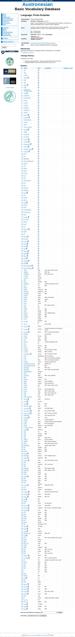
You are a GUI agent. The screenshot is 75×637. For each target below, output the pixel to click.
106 (22, 451)
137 (22, 491)
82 (22, 134)
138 (22, 496)
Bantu (51, 0)
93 (22, 149)
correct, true (27, 212)
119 (22, 468)
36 (22, 100)
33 (22, 317)
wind (25, 489)
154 (22, 526)
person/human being (29, 363)
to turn (25, 78)
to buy (25, 425)
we (24, 578)
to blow (26, 492)
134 (22, 188)
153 (22, 524)
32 (22, 313)
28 (22, 95)
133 (22, 487)
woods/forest (27, 180)
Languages (6, 28)
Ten (25, 258)
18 (22, 287)
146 (22, 512)
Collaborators (6, 17)
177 (22, 564)
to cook (26, 329)
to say (25, 389)
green (25, 200)
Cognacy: (66, 68)
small (25, 522)
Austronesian (40, 0)
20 (22, 90)
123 (22, 173)
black (25, 516)
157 (22, 531)
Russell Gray (44, 635)
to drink (26, 334)
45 (22, 344)
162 (22, 535)
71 (22, 120)
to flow (25, 173)
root (25, 464)
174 (22, 219)
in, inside (26, 219)
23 (22, 299)
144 (22, 505)
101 (22, 154)
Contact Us (6, 21)
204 (22, 253)
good (25, 539)
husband (26, 375)
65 (22, 393)
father (25, 381)
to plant (26, 419)
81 (22, 132)
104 (22, 158)
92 (22, 427)
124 (22, 175)
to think (26, 295)
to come (26, 276)
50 (22, 107)
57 (22, 375)
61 (22, 385)
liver (25, 285)
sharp (25, 132)
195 (22, 600)
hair (25, 93)
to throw (26, 151)
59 (22, 379)
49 (22, 354)
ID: (22, 68)
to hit (25, 401)
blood (25, 299)
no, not (25, 600)
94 (22, 151)
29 (22, 98)
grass (25, 171)
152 (22, 522)
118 (22, 171)
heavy (25, 501)
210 (22, 268)
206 (22, 258)
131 (22, 485)
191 (22, 234)
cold (25, 193)
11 (21, 82)
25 (22, 303)
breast (25, 287)
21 (22, 295)
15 (22, 282)
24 (22, 301)
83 (22, 417)
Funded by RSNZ (10, 87)
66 (22, 397)
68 (22, 112)
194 (22, 236)
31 (22, 311)
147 (22, 516)
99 (22, 439)
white (25, 518)
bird (25, 435)
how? (25, 236)
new (25, 537)
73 (22, 122)
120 (22, 472)
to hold (25, 146)
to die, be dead (28, 406)
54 (22, 367)
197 (22, 604)
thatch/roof (26, 110)
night (25, 545)
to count (26, 239)
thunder (26, 188)
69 (22, 115)
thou (25, 573)
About (4, 16)
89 (22, 146)
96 (22, 432)
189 (22, 591)
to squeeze (27, 144)
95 (22, 429)
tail (24, 447)
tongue (26, 313)
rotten (25, 458)
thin (25, 202)
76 (22, 127)
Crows (46, 0)
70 (22, 117)
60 (22, 381)
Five (25, 246)
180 (22, 226)
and (25, 596)
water (25, 476)
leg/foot (26, 272)
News (4, 24)
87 (22, 141)
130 (22, 482)
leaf (25, 462)
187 (22, 582)
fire (24, 503)
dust (25, 82)
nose (25, 307)
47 (22, 105)
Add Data (5, 38)
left (24, 70)
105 (22, 447)
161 (22, 209)
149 (22, 520)
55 (22, 371)
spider (25, 163)
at (24, 560)
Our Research (6, 23)
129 (22, 480)
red (25, 520)
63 (22, 387)
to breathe (26, 95)
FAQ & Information (8, 20)
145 (22, 510)
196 (22, 239)
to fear (25, 297)
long (25, 529)
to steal (26, 122)
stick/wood (26, 415)
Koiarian (53, 43)
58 (22, 377)
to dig (25, 421)
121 (22, 474)
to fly (25, 154)
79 (22, 415)
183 (22, 573)
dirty (25, 80)
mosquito (26, 455)
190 (22, 231)
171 (22, 217)
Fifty (25, 263)
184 (22, 575)
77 (22, 408)
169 (22, 214)
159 (22, 207)
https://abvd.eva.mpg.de (28, 0)
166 (22, 212)
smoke (25, 510)
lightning (26, 190)
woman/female (28, 371)
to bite (25, 336)
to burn (26, 505)
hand (25, 270)
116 (22, 168)
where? (26, 229)
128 (22, 183)
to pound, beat (27, 149)
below (25, 222)
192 (22, 596)
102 (22, 156)
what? (25, 584)
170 (22, 555)
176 (22, 222)
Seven (25, 251)
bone (25, 282)
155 (22, 528)
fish (25, 166)
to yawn (26, 105)
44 (22, 342)
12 (22, 280)
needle (26, 112)
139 (22, 192)
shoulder (26, 291)
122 (22, 476)
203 (22, 251)
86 (22, 139)
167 (22, 545)
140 (22, 499)
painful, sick (27, 533)
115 (22, 464)
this (25, 564)
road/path (26, 274)
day (25, 549)
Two (25, 606)
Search (5, 30)
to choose (26, 137)
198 (22, 606)
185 (22, 577)
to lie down (27, 354)
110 (22, 163)
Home (4, 14)
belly (25, 87)
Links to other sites (8, 18)
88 (22, 144)
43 (22, 340)
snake (25, 451)
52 (22, 362)
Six (24, 248)
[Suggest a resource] (28, 52)
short (25, 526)
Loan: (71, 68)
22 (22, 297)
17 (22, 285)
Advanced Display (8, 32)
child (25, 373)
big (24, 524)
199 (22, 241)
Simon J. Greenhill (31, 635)
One (25, 604)
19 (22, 291)
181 (22, 229)
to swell (26, 142)
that (25, 566)
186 (22, 580)
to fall (25, 430)
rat (24, 156)
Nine (25, 256)
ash (25, 512)
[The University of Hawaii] (10, 62)
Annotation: (48, 68)
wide (25, 207)
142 (22, 501)
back (25, 85)
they (25, 582)
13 (22, 85)
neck (25, 303)
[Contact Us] (49, 635)
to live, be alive (28, 127)
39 (22, 329)
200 (22, 243)
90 (22, 421)
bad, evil (26, 543)
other (25, 231)
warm (25, 497)
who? (25, 591)
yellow (25, 197)
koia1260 (46, 21)
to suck (26, 103)
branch (26, 460)
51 (22, 356)
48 (22, 349)
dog (25, 432)
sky (25, 183)
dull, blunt (26, 134)
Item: (39, 68)
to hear (26, 342)
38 (22, 326)
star (25, 482)
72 (22, 401)
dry (24, 499)
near (25, 224)
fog (24, 185)
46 (22, 345)
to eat (25, 324)
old (24, 535)
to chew (26, 326)
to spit (25, 100)
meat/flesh (26, 445)
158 (22, 205)
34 (22, 318)
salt (25, 478)
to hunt (25, 115)
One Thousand (28, 268)
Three (25, 241)
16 (22, 283)
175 (22, 562)
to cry (25, 318)
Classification (6, 33)
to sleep (26, 349)
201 (22, 246)
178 (22, 566)
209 (22, 265)
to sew (25, 399)
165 (22, 543)
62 (22, 110)
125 (22, 478)
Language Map (7, 35)
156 (22, 202)
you (25, 580)
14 (22, 87)
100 (22, 443)
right (25, 72)
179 (22, 224)
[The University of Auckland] (10, 53)
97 (22, 435)
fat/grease (26, 158)
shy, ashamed (27, 209)
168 (22, 549)
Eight (25, 253)
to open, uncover (28, 427)
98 (22, 437)
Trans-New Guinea (36, 43)
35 (22, 321)
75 (22, 406)
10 (22, 80)
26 (22, 93)
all (24, 234)
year (25, 214)
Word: (25, 68)
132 (22, 185)
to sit (25, 356)
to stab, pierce (27, 120)
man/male (26, 367)
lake (25, 178)
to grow (26, 139)
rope (25, 393)
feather (26, 439)
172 (22, 558)
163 (22, 537)
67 (22, 399)
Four (25, 244)
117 (22, 466)
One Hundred (27, 266)
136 (22, 489)
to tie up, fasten (28, 397)
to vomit (26, 321)
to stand (26, 362)
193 (22, 598)
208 (22, 263)
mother (26, 379)
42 (22, 103)
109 (22, 455)
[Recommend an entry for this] (38, 70)
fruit (25, 466)
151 (22, 200)
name (25, 387)
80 (22, 129)
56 (22, 373)
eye (25, 344)
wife (25, 377)
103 (22, 445)
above (25, 562)
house (25, 385)
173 (22, 560)
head (25, 301)
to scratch (26, 408)
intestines (26, 283)
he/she (25, 575)
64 (22, 389)
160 (22, 533)
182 (22, 569)
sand (25, 474)
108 (22, 453)
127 (22, 180)
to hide (25, 217)
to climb (26, 558)
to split (25, 129)
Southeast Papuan (46, 43)
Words (4, 29)
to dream (26, 107)
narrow (26, 205)
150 (22, 197)
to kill (25, 124)
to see (25, 345)
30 (22, 309)
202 (22, 248)
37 (22, 324)
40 (22, 334)
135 (22, 190)
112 (22, 458)
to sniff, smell (27, 98)
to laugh (26, 317)
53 (22, 363)
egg (25, 437)
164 (22, 539)
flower (25, 168)
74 (22, 124)
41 (22, 336)
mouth (25, 309)
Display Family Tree (8, 41)
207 (22, 260)
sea (25, 175)
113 (22, 460)
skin (25, 280)
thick (25, 531)
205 (22, 256)
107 (22, 161)
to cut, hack (27, 411)
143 (22, 503)
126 (22, 178)
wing (25, 443)
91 (22, 425)
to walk (26, 75)
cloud (25, 485)
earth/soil (26, 468)
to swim (26, 278)
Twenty (26, 261)
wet (25, 195)
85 (22, 137)
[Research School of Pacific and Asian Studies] (10, 72)
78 (22, 410)
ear (25, 340)
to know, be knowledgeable (28, 90)
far (24, 226)
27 (22, 307)
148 (22, 518)
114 (22, 462)
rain (25, 487)
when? (25, 555)
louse (25, 453)
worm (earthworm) (28, 161)
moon (25, 480)
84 (22, 419)
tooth (25, 311)
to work (26, 417)
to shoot (26, 117)
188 (22, 584)
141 (22, 195)
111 (22, 166)
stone (25, 472)
